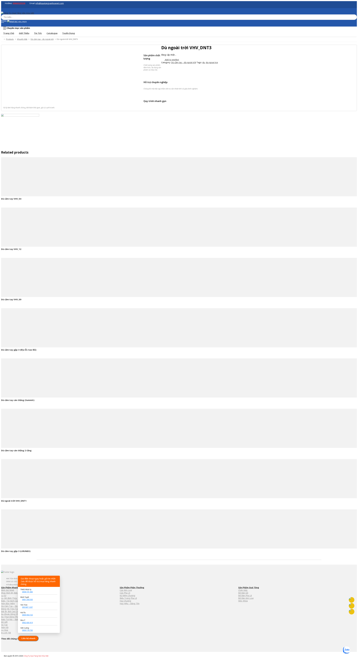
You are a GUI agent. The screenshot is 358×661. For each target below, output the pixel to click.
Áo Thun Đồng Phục (10, 616)
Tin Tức (38, 33)
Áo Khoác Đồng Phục (11, 614)
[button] (4, 21)
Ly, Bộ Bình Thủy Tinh (11, 598)
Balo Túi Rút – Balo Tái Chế (13, 619)
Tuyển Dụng (68, 33)
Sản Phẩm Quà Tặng (248, 587)
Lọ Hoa (4, 630)
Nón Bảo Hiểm (8, 603)
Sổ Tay (4, 624)
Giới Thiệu (24, 33)
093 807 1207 (27, 607)
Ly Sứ (3, 595)
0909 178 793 (27, 630)
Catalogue (52, 33)
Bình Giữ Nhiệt (7, 590)
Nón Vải (4, 627)
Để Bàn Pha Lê (245, 595)
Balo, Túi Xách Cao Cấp (12, 600)
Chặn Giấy (242, 590)
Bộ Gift (4, 622)
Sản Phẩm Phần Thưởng (132, 587)
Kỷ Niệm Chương (127, 595)
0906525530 (19, 3)
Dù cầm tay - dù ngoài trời (183, 62)
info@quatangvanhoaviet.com (50, 3)
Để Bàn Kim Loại (246, 598)
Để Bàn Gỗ (243, 593)
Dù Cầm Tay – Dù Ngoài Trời (14, 606)
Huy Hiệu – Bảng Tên (129, 603)
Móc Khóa (243, 600)
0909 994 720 (27, 615)
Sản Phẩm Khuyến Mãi (12, 587)
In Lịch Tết (6, 632)
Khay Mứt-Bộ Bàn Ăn (10, 593)
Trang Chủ (8, 33)
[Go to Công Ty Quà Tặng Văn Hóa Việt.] (2, 39)
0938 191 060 (27, 592)
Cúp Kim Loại (126, 590)
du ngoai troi (212, 62)
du (203, 62)
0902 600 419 (27, 622)
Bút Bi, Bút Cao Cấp (10, 611)
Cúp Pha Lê (125, 593)
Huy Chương (125, 600)
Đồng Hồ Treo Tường (11, 608)
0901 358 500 (27, 599)
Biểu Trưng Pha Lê (128, 598)
